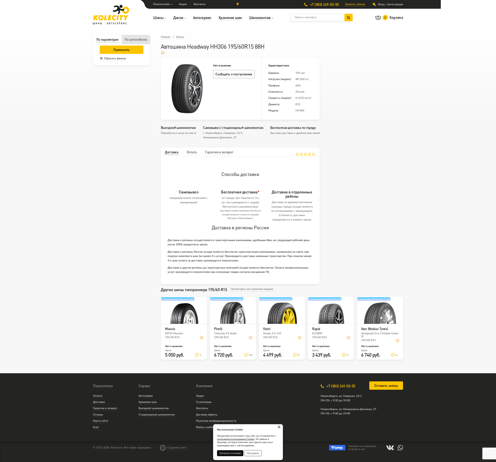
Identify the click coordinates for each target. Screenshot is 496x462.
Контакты (200, 4)
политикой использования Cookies (235, 439)
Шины (180, 37)
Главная (165, 37)
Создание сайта (177, 447)
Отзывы (98, 414)
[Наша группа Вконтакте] (390, 447)
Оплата (97, 396)
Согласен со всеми (230, 453)
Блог (96, 427)
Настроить (253, 453)
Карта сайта (100, 421)
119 (250, 355)
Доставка (99, 402)
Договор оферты (206, 414)
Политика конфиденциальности (216, 421)
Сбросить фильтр (115, 58)
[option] (187, 89)
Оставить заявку (386, 386)
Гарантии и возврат (105, 408)
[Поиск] (348, 17)
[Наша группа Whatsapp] (400, 447)
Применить (121, 50)
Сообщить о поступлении (233, 74)
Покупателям (161, 4)
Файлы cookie (204, 427)
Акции (183, 4)
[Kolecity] (111, 12)
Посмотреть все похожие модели (252, 289)
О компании (203, 402)
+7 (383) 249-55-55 (324, 4)
